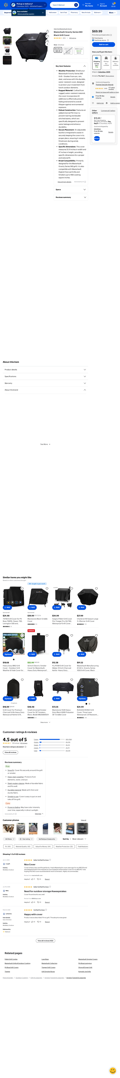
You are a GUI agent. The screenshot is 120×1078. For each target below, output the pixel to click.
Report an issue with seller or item (107, 92)
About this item (11, 362)
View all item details (64, 182)
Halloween (52, 12)
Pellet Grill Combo (11, 959)
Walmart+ (97, 12)
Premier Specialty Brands (104, 85)
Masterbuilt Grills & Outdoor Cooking (17, 963)
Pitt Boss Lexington (85, 963)
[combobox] (64, 5)
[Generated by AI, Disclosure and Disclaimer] (85, 182)
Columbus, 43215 (104, 72)
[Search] (76, 5)
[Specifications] (84, 376)
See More (44, 444)
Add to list (100, 103)
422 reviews (23, 743)
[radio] (58, 50)
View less (38, 814)
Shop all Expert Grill (85, 967)
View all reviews (10, 752)
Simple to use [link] (13, 796)
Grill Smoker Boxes (48, 971)
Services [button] (23, 12)
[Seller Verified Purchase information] (50, 860)
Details (112, 97)
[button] (88, 5)
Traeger (7, 971)
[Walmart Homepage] (6, 5)
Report (47, 879)
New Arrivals (86, 12)
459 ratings (72, 38)
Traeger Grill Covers (48, 967)
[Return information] (107, 40)
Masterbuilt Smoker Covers (87, 959)
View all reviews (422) (45, 941)
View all (83, 820)
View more (44, 722)
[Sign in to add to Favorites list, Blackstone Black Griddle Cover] (47, 588)
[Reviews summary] (67, 38)
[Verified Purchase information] (46, 910)
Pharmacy (74, 12)
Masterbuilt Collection (49, 963)
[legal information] (111, 35)
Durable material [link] (14, 790)
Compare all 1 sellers (108, 111)
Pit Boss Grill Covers (11, 967)
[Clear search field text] (70, 5)
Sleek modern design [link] (16, 783)
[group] (65, 38)
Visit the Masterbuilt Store (63, 29)
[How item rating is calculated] (25, 747)
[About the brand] (84, 390)
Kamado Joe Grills (84, 971)
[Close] (43, 13)
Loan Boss (45, 959)
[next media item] (47, 44)
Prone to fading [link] (14, 807)
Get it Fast (63, 12)
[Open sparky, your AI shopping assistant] (112, 1070)
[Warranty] (84, 383)
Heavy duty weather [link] (16, 777)
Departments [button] (9, 12)
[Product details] (84, 370)
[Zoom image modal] (47, 41)
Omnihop (97, 129)
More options (110, 76)
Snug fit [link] (11, 770)
